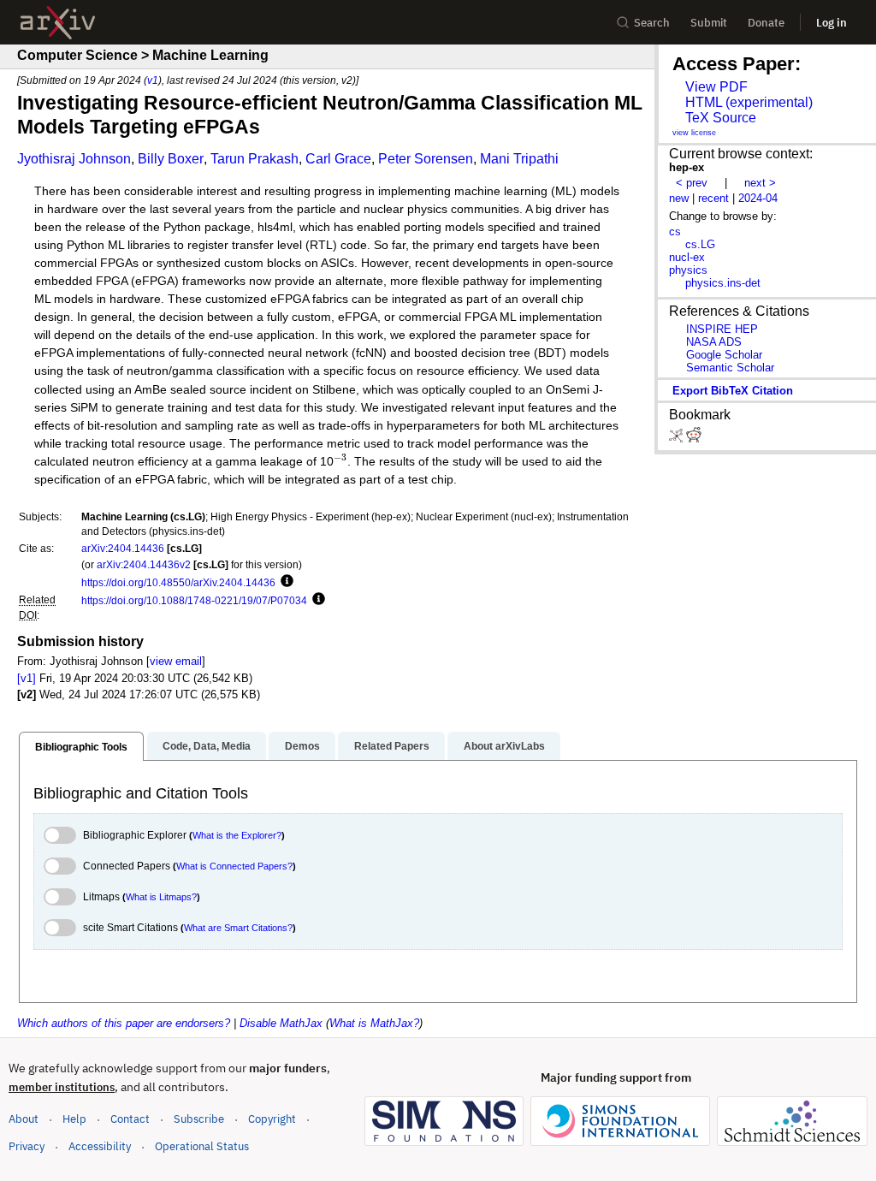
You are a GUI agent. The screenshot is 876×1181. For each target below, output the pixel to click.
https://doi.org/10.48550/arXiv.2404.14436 (178, 582)
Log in (831, 22)
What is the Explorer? (236, 835)
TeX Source (720, 117)
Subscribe (199, 1119)
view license (694, 132)
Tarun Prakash (254, 158)
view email (176, 661)
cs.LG (700, 244)
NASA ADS (714, 341)
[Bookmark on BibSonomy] (677, 438)
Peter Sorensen (425, 158)
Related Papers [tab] (391, 746)
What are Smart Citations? (238, 928)
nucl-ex (687, 257)
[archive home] (58, 22)
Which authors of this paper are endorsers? (123, 1023)
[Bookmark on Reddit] (693, 438)
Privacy (26, 1146)
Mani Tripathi (519, 158)
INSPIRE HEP (722, 329)
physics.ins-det (723, 282)
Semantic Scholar (730, 367)
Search (652, 22)
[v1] (26, 678)
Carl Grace (338, 158)
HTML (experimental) (749, 102)
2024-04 (758, 198)
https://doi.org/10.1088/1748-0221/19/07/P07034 (194, 600)
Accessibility (99, 1146)
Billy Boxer (171, 158)
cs (675, 231)
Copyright (272, 1119)
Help (74, 1119)
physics (688, 270)
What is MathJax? (374, 1023)
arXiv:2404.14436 (122, 548)
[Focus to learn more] (284, 582)
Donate (766, 22)
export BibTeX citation (732, 390)
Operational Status (202, 1146)
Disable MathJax (281, 1023)
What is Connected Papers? (234, 866)
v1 (152, 80)
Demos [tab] (302, 746)
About (23, 1119)
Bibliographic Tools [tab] (81, 747)
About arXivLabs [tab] (504, 746)
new (679, 198)
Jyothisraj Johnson (74, 158)
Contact (130, 1119)
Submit (708, 22)
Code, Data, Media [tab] (207, 746)
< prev (691, 182)
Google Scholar (724, 354)
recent (713, 198)
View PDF (716, 87)
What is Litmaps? (161, 897)
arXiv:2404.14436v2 (144, 564)
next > (760, 182)
